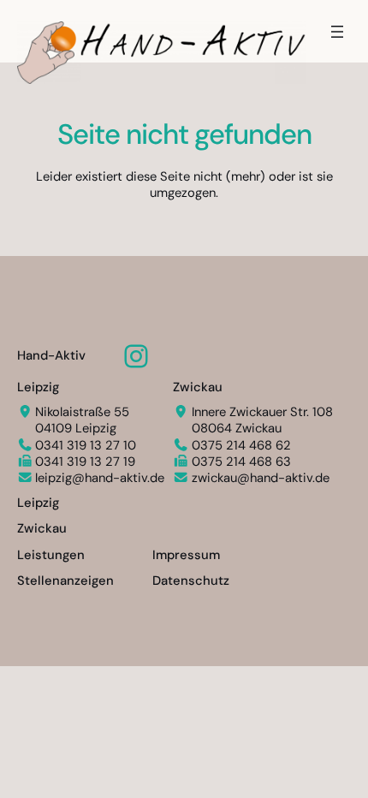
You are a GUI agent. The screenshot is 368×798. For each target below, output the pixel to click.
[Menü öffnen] (337, 31)
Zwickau (198, 387)
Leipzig (38, 387)
